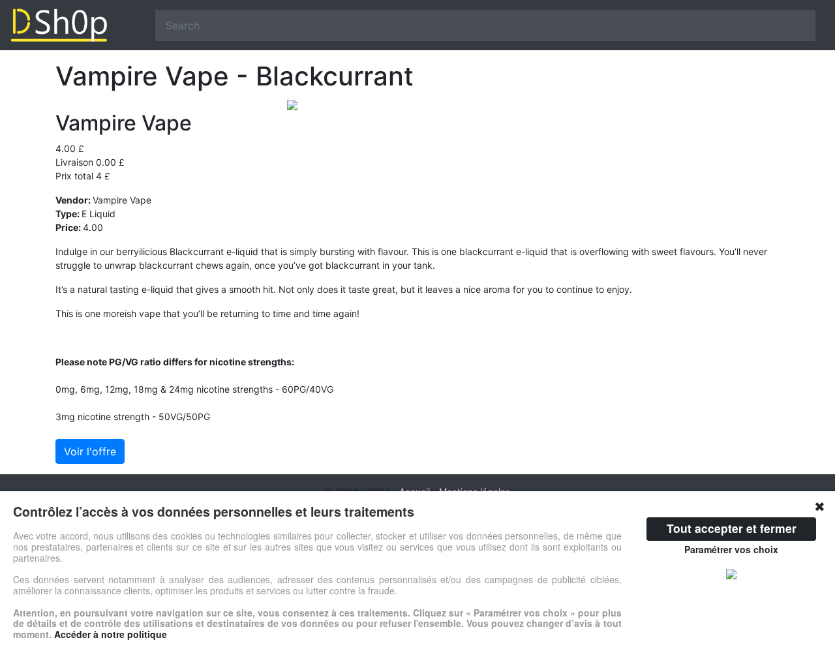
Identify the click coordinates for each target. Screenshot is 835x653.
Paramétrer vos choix (731, 549)
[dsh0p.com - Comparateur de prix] (77, 25)
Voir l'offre (90, 451)
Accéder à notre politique (110, 634)
